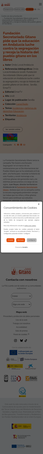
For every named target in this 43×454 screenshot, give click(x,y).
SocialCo (25, 247)
